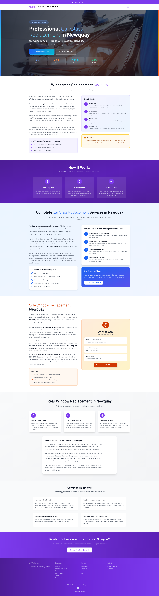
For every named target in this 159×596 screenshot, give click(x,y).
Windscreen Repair (59, 571)
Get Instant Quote (42, 51)
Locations (57, 575)
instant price (47, 191)
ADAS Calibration (59, 573)
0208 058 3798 (67, 51)
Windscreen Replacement (61, 568)
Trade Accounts (58, 578)
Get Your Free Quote (92, 282)
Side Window (84, 568)
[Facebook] (78, 588)
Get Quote (57, 566)
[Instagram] (81, 588)
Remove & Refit (84, 566)
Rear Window (84, 571)
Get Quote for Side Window (104, 365)
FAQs (82, 573)
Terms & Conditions (79, 591)
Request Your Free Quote (78, 550)
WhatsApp (111, 568)
